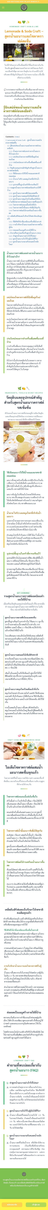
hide (17, 137)
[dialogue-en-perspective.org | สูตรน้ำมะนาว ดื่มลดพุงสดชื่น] (24, 7)
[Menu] (3, 7)
